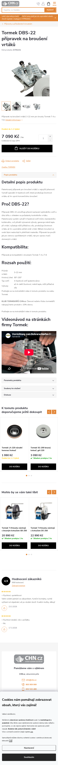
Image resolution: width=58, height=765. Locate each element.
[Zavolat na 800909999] (38, 4)
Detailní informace (13, 120)
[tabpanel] (14, 444)
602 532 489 (31, 689)
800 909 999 (31, 684)
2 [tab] (29, 475)
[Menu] (54, 3)
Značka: (8, 167)
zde (31, 732)
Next (54, 412)
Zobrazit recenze (18, 585)
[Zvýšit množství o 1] (50, 136)
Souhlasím (29, 757)
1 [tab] (26, 475)
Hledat (50, 10)
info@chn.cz (31, 680)
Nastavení (29, 747)
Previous (49, 412)
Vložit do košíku (29, 148)
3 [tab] (31, 475)
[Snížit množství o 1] (50, 140)
